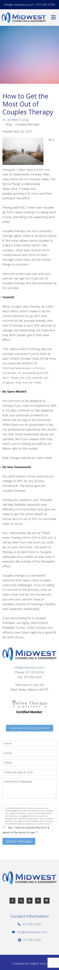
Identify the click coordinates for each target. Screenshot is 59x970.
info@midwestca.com (19, 4)
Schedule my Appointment (29, 728)
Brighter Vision (38, 963)
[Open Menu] (53, 18)
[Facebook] (12, 901)
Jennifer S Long (17, 119)
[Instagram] (21, 901)
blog (9, 124)
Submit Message (19, 841)
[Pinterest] (38, 901)
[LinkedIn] (29, 901)
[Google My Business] (46, 901)
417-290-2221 (32, 940)
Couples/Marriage (27, 124)
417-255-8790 (46, 4)
